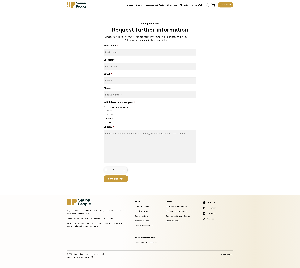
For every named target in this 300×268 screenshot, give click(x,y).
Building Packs (141, 211)
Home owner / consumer (117, 107)
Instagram (211, 208)
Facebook (211, 202)
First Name (111, 45)
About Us (184, 5)
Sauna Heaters (141, 216)
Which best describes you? (119, 102)
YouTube (210, 219)
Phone (107, 88)
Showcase (172, 5)
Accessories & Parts (154, 5)
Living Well (197, 5)
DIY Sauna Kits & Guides (146, 242)
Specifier (110, 118)
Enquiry (109, 127)
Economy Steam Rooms (176, 206)
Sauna (130, 5)
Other (108, 122)
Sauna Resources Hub (145, 237)
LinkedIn (211, 213)
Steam (139, 5)
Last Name (110, 60)
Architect (110, 114)
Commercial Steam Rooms (178, 216)
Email (108, 74)
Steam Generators (174, 221)
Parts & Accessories (143, 226)
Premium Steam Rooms (176, 211)
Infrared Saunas (142, 221)
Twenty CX (88, 257)
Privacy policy (227, 254)
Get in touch (225, 5)
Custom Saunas (142, 206)
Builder (109, 111)
